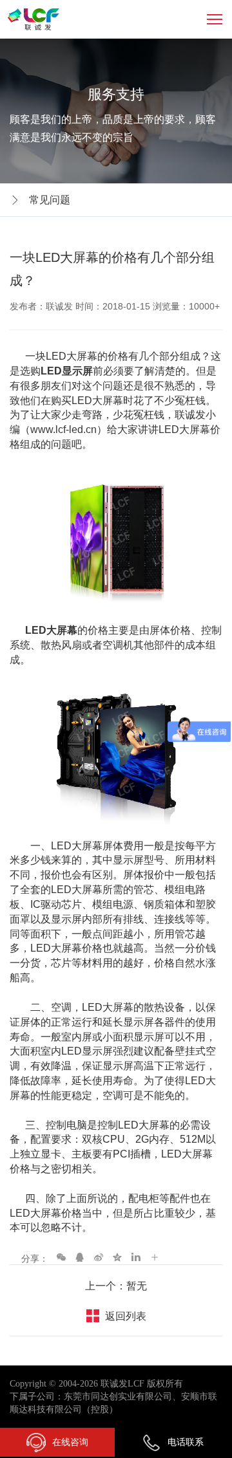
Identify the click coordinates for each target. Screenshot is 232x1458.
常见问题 (49, 199)
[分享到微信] (61, 1256)
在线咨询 (70, 1442)
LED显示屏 (67, 370)
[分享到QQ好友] (79, 1256)
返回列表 (125, 1316)
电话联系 (186, 1442)
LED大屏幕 (50, 630)
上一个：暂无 (116, 1285)
